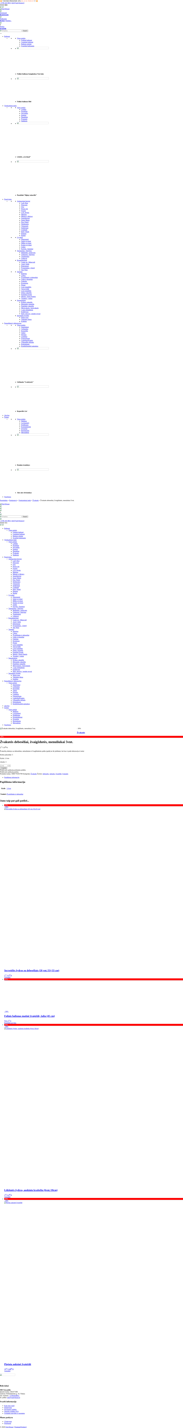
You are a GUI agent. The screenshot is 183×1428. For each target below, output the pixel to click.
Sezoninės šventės (23, 316)
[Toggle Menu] (1, 33)
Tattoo (23, 333)
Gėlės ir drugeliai (27, 279)
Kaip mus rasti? (9, 1406)
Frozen (23, 211)
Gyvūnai (20, 237)
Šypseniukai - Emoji (28, 268)
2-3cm (9, 788)
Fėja (22, 207)
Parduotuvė (13, 500)
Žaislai (6, 417)
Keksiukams (25, 344)
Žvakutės (24, 119)
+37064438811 (14, 1396)
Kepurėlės (24, 331)
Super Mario (25, 220)
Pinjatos (23, 335)
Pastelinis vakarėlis (27, 306)
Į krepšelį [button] (7, 977)
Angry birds (25, 264)
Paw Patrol (24, 222)
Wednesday (25, 224)
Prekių (3, 27)
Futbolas (24, 281)
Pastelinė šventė (26, 295)
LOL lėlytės (25, 213)
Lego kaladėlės (26, 287)
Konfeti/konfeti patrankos (29, 346)
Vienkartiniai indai (10, 106)
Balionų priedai (26, 44)
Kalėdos (24, 321)
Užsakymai (8, 1421)
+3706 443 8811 (5, 3)
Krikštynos (24, 312)
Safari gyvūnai (26, 241)
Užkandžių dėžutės (27, 342)
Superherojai (25, 218)
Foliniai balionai (26, 40)
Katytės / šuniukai (27, 249)
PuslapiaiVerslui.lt (20, 1427)
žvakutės (65, 774)
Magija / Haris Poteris (28, 296)
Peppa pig (24, 209)
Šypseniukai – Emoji (20, 626)
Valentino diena (26, 319)
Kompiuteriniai (22, 260)
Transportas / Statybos (24, 251)
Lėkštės (23, 109)
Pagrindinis (4, 500)
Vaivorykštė (25, 289)
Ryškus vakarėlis (26, 302)
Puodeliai (24, 111)
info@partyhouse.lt (17, 3)
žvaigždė (59, 774)
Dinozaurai (25, 239)
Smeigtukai (25, 327)
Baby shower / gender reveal (30, 314)
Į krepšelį (3, 768)
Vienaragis (24, 226)
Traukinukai (25, 256)
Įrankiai (23, 115)
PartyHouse (9, 1427)
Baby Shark (25, 232)
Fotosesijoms (25, 338)
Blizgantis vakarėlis (27, 304)
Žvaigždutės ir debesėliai (29, 277)
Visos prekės (21, 38)
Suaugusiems (21, 300)
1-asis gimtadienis (27, 310)
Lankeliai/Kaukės (27, 340)
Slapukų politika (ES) (11, 1411)
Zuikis (23, 247)
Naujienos (7, 497)
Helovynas (24, 317)
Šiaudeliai (24, 117)
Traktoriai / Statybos (28, 254)
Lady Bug (24, 203)
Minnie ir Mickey (27, 216)
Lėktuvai (24, 258)
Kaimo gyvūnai (26, 245)
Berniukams (25, 430)
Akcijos (6, 415)
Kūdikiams (24, 425)
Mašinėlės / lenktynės (28, 253)
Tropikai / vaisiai (26, 298)
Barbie (23, 235)
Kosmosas (24, 283)
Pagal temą (8, 199)
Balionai (7, 36)
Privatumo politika (10, 1409)
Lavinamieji (25, 423)
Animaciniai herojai (23, 201)
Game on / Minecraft (28, 262)
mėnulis (52, 774)
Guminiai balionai (27, 42)
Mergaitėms (25, 432)
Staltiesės (24, 121)
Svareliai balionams (27, 46)
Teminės (20, 272)
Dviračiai (24, 429)
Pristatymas (8, 1408)
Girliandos (24, 329)
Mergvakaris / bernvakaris (30, 308)
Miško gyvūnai (26, 243)
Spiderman (24, 228)
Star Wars (24, 270)
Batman (23, 234)
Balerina (24, 274)
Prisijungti (3, 13)
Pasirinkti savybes (10, 1023)
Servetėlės (24, 113)
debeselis (46, 774)
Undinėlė (24, 230)
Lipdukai (24, 337)
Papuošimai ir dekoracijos (12, 323)
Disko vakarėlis (26, 293)
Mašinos (24, 421)
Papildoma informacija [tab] (11, 777)
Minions (24, 214)
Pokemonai (25, 266)
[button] (13, 770)
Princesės (24, 205)
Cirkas (23, 275)
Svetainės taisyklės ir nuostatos (14, 1413)
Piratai (23, 285)
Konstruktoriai (26, 427)
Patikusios (3, 20)
